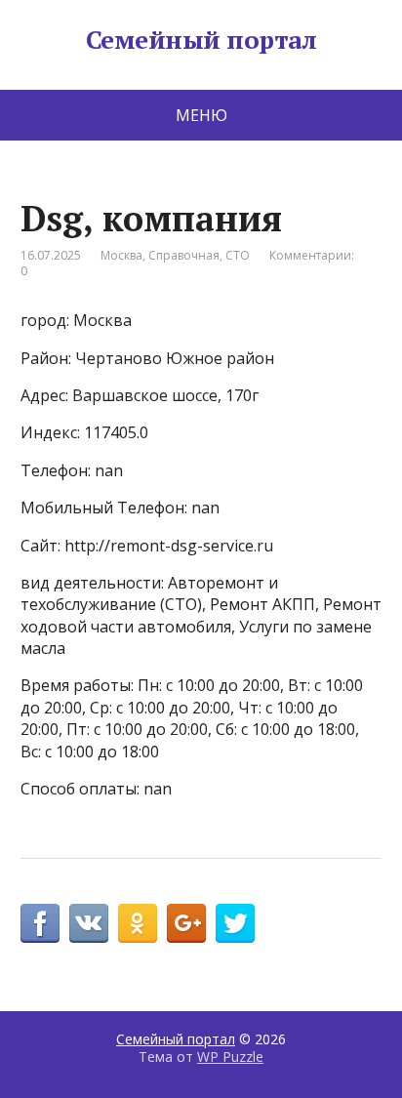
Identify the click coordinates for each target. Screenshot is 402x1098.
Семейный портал (201, 40)
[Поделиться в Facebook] (40, 923)
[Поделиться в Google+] (186, 923)
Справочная (184, 255)
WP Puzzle (230, 1056)
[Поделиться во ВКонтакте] (88, 923)
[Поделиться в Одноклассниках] (137, 923)
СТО (237, 255)
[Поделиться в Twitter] (235, 923)
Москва (121, 255)
